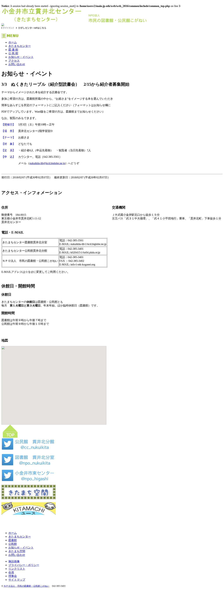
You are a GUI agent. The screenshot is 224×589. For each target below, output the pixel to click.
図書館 (12, 540)
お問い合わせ (16, 64)
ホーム (12, 42)
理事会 (12, 576)
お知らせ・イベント (21, 56)
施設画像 (14, 561)
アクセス (14, 60)
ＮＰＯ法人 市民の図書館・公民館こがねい (26, 586)
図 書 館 (13, 49)
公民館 (12, 543)
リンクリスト (16, 568)
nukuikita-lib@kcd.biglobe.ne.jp (47, 163)
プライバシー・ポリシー (23, 565)
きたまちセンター (19, 46)
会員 (11, 572)
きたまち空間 (16, 551)
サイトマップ (16, 579)
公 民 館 (13, 53)
